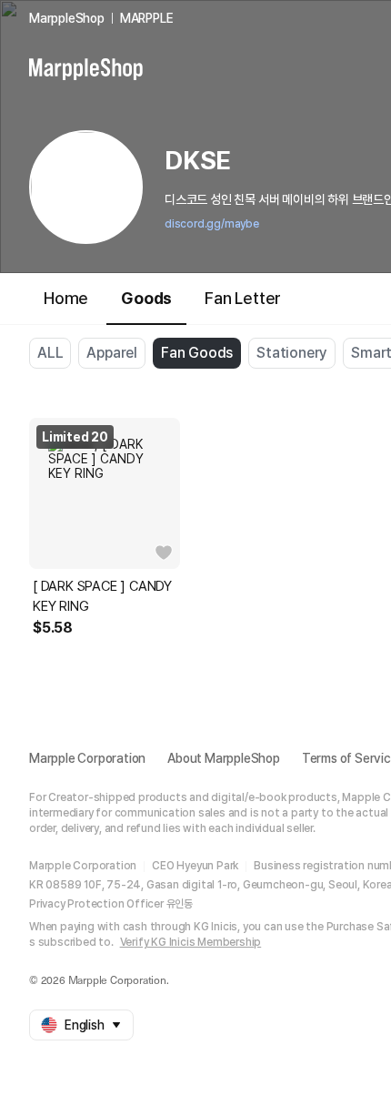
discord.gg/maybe (212, 224)
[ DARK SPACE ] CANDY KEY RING (102, 596)
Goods (146, 298)
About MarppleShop (223, 758)
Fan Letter (243, 298)
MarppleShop (67, 18)
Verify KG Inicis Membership (191, 942)
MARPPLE (147, 18)
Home (66, 298)
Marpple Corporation (87, 758)
